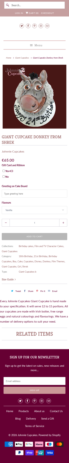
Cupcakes (28, 261)
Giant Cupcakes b (27, 271)
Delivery (31, 418)
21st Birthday (41, 256)
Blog (18, 418)
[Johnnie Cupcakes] (35, 34)
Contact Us (56, 411)
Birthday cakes (26, 246)
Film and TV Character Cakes (49, 246)
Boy (14, 261)
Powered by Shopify (50, 435)
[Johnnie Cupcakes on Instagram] (41, 26)
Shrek (25, 266)
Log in (19, 13)
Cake (20, 261)
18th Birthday (26, 256)
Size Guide (8, 279)
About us (39, 411)
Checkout (47, 13)
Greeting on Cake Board (14, 186)
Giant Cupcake (9, 266)
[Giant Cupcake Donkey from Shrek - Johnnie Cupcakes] (34, 97)
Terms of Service (34, 426)
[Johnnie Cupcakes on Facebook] (28, 26)
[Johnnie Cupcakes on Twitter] (21, 26)
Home (9, 411)
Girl (19, 266)
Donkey (47, 261)
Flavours (6, 202)
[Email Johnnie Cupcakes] (47, 26)
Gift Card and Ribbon (13, 165)
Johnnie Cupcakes (13, 151)
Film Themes (58, 261)
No (7, 176)
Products (24, 411)
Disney (38, 261)
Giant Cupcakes (10, 251)
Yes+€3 (9, 171)
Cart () (33, 13)
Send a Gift (47, 418)
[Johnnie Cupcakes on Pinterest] (34, 26)
